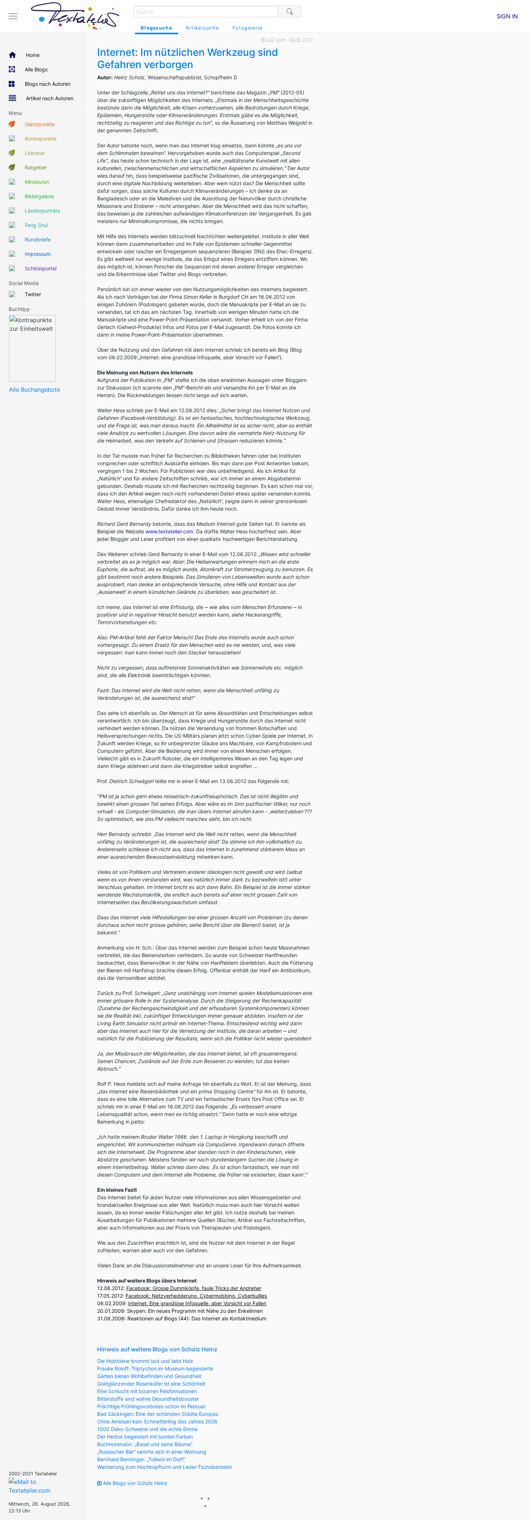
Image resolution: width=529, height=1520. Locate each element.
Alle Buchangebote (34, 389)
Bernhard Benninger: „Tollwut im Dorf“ (141, 1459)
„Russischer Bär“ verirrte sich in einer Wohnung (151, 1452)
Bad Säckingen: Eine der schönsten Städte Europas (157, 1414)
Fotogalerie (247, 28)
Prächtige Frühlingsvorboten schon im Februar (151, 1406)
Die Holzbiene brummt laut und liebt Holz (145, 1361)
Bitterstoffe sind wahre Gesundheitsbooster (148, 1399)
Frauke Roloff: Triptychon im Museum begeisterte (155, 1368)
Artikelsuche (202, 28)
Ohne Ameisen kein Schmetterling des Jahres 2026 (157, 1421)
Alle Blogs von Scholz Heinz (134, 1483)
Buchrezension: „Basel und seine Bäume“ (145, 1444)
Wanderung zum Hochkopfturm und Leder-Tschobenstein (164, 1467)
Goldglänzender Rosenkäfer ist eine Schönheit (151, 1384)
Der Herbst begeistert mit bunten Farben (145, 1437)
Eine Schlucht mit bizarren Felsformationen (147, 1391)
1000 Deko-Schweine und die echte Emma (147, 1429)
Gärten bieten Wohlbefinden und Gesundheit (149, 1376)
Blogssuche (156, 28)
